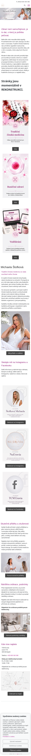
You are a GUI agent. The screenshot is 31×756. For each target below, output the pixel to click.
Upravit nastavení (15, 741)
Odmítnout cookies (15, 746)
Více (15, 149)
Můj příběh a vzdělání (15, 353)
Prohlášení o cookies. (9, 736)
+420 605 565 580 (12, 655)
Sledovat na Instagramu (15, 422)
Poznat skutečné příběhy (15, 575)
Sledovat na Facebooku (15, 509)
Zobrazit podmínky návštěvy (15, 635)
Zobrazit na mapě (15, 694)
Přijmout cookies (15, 750)
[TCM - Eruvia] (2, 5)
